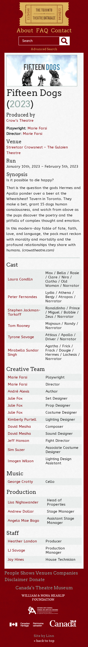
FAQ (42, 30)
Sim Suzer (16, 450)
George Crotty (20, 482)
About (24, 30)
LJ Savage (16, 550)
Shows (27, 573)
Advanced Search (44, 49)
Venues (44, 573)
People (11, 573)
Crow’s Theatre (20, 120)
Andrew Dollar (21, 511)
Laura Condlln (20, 279)
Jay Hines (16, 559)
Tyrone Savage (21, 337)
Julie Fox (15, 398)
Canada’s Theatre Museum (44, 587)
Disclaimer (16, 579)
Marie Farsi (37, 128)
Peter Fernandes (22, 297)
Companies (65, 573)
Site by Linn (44, 636)
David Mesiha (19, 426)
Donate (37, 579)
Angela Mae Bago (23, 520)
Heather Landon (22, 541)
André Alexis (18, 391)
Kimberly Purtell (22, 419)
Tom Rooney (19, 326)
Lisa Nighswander (23, 502)
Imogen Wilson (21, 461)
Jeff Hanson (18, 441)
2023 (20, 104)
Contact (61, 30)
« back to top (44, 641)
